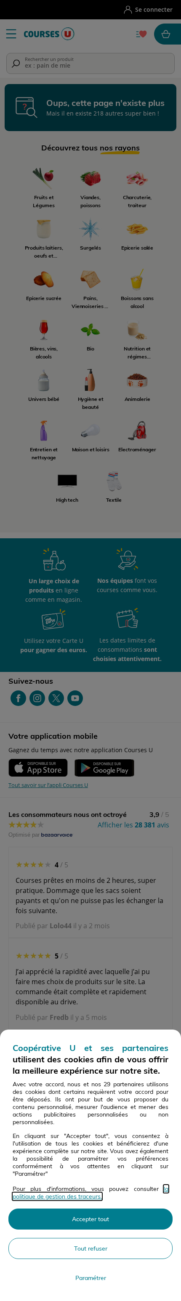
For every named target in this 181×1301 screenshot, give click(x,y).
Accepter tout (90, 1219)
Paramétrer (90, 1278)
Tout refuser (90, 1248)
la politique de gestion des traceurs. (90, 1192)
